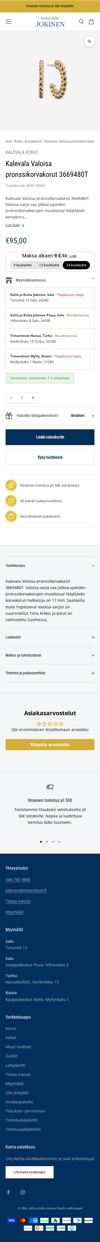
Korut (18, 141)
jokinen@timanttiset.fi (26, 890)
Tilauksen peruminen (25, 1111)
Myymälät (15, 912)
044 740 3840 (18, 879)
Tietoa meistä (18, 901)
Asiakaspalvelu (19, 1101)
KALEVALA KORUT (22, 152)
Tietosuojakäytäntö (23, 1129)
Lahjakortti (15, 1065)
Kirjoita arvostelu (50, 745)
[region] (50, 808)
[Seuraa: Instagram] (23, 1192)
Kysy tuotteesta (50, 457)
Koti (8, 141)
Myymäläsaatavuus (31, 280)
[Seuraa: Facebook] (8, 1192)
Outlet (11, 1055)
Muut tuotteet (18, 1046)
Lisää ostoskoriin (50, 437)
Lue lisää (13, 225)
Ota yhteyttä (17, 1092)
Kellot (11, 1037)
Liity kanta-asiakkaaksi (30, 1172)
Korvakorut (33, 141)
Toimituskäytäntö (22, 1120)
